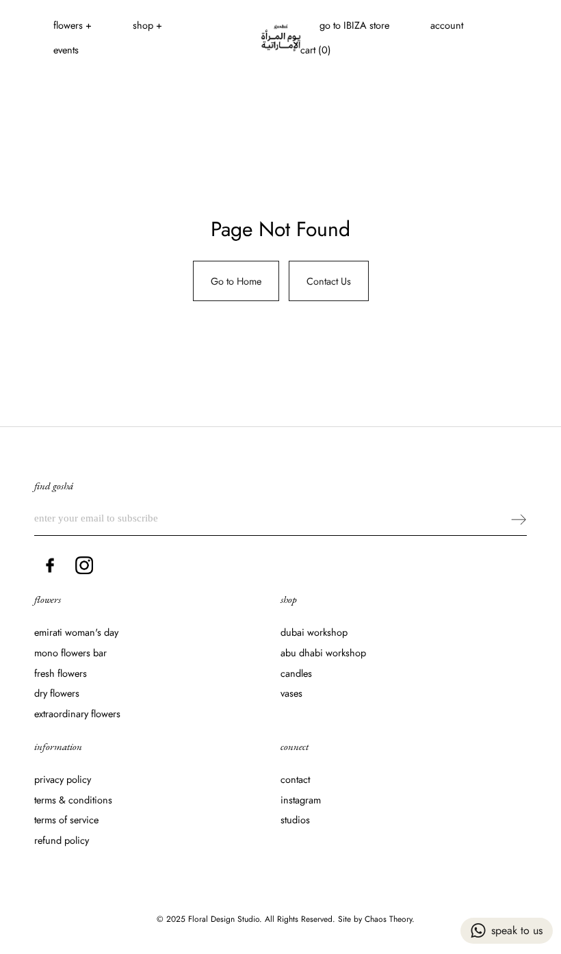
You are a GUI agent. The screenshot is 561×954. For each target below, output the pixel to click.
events (66, 49)
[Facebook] (50, 565)
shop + (147, 25)
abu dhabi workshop (323, 652)
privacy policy (62, 779)
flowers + (72, 25)
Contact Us (328, 281)
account (446, 25)
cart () (315, 49)
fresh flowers (60, 673)
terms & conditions (73, 799)
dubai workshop (314, 632)
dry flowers (56, 693)
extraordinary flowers (77, 713)
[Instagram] (84, 565)
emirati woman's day (76, 632)
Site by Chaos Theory (375, 919)
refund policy (61, 840)
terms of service (66, 819)
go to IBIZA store (354, 25)
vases (291, 693)
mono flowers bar (70, 652)
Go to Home (236, 281)
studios (295, 819)
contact (295, 779)
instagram (300, 799)
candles (296, 673)
